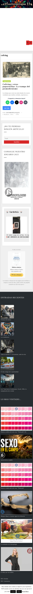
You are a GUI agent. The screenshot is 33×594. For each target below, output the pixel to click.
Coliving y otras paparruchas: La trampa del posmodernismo (16, 86)
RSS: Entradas (4, 578)
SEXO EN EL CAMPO (7, 460)
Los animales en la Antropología (9, 544)
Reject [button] (19, 591)
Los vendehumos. (5, 337)
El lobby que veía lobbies (7, 572)
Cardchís (14, 212)
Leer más (7, 108)
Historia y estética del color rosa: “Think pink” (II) (13, 432)
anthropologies (13, 112)
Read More (25, 591)
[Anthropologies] (16, 4)
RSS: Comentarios (5, 581)
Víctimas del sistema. (6, 319)
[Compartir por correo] (25, 102)
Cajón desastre (6, 81)
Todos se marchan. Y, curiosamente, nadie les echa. (13, 354)
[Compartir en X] (17, 102)
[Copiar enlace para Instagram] (21, 102)
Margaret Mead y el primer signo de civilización (13, 516)
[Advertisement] (16, 21)
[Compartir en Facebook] (12, 102)
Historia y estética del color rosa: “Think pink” (12, 488)
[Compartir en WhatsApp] (8, 102)
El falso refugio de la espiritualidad (9, 372)
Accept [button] (13, 591)
